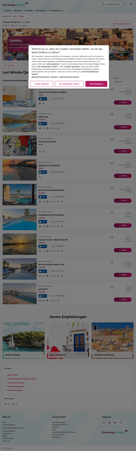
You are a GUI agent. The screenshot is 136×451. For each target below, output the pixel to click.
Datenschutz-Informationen (40, 77)
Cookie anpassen (42, 84)
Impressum (54, 77)
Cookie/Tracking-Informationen (69, 77)
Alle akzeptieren (96, 84)
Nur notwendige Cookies (69, 84)
